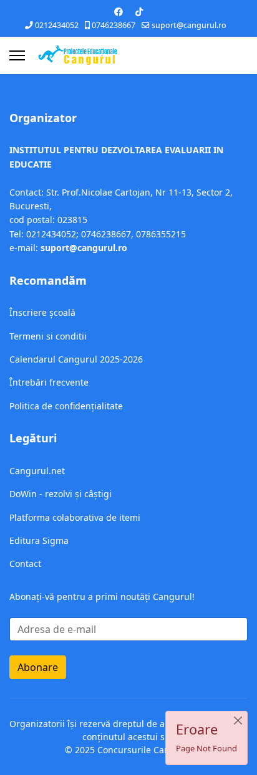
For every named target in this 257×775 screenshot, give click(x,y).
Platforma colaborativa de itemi (74, 517)
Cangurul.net (37, 471)
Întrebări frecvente (49, 382)
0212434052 (57, 25)
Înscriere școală (42, 312)
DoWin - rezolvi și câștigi (60, 494)
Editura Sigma (39, 540)
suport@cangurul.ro (189, 25)
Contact (25, 563)
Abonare (37, 667)
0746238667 (113, 25)
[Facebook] (118, 11)
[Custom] (139, 11)
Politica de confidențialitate (66, 406)
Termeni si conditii (48, 336)
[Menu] (17, 55)
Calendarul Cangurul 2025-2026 (76, 359)
